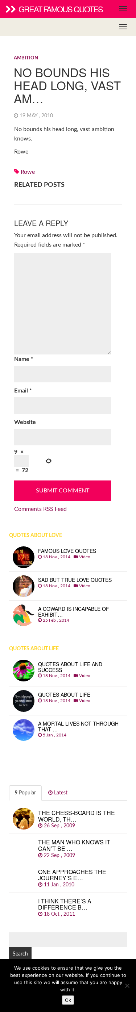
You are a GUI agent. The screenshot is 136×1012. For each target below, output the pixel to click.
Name (23, 359)
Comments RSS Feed (40, 509)
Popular (26, 792)
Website (25, 422)
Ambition (26, 58)
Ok (68, 1000)
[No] (127, 985)
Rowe (28, 172)
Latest (60, 792)
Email (23, 391)
